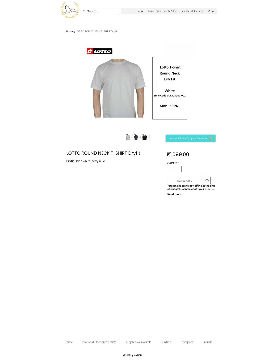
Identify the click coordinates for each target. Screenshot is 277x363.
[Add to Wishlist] (207, 180)
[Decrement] (169, 169)
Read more (174, 194)
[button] (190, 138)
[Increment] (179, 169)
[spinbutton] (174, 169)
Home (70, 31)
